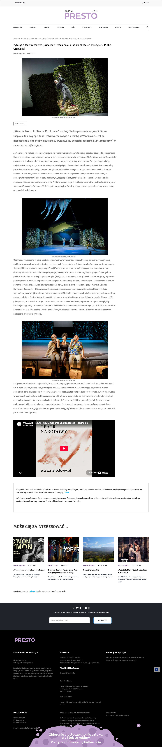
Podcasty (47, 27)
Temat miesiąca (133, 27)
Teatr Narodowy (19, 124)
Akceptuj (141, 725)
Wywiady (60, 27)
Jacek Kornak (53, 565)
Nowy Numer (103, 27)
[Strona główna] (81, 15)
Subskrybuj (102, 620)
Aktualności (18, 27)
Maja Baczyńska (19, 54)
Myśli (73, 27)
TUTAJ (66, 492)
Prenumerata (20, 3)
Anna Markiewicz (89, 565)
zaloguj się (33, 591)
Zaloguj (146, 3)
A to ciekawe (86, 27)
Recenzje (33, 27)
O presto (118, 27)
